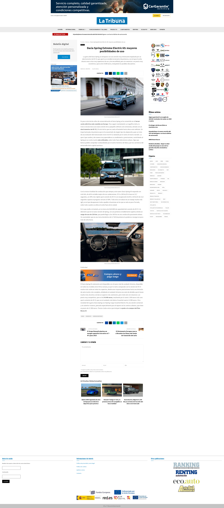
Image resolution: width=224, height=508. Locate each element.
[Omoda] (167, 81)
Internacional (71, 29)
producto (88, 316)
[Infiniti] (162, 62)
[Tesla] (167, 96)
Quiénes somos (81, 470)
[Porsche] (162, 86)
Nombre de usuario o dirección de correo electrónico (16, 463)
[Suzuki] (162, 96)
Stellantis (153, 205)
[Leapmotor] (162, 72)
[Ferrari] (158, 57)
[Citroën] (153, 52)
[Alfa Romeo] (153, 47)
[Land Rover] (158, 72)
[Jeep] (157, 67)
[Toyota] (155, 101)
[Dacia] (162, 52)
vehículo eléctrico (97, 316)
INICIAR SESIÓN (166, 15)
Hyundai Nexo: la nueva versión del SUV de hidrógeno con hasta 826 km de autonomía (99, 34)
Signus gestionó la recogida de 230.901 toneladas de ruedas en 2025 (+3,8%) (160, 119)
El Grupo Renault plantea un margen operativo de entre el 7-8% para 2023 (98, 333)
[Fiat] (162, 57)
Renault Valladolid (155, 199)
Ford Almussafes (159, 172)
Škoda (166, 216)
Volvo (151, 216)
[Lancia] (153, 72)
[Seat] (154, 91)
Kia (168, 178)
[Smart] (153, 96)
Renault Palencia (154, 196)
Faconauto (161, 170)
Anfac (151, 161)
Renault (160, 193)
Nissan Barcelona (154, 187)
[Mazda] (158, 77)
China (167, 161)
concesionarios (164, 167)
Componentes (125, 29)
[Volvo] (165, 101)
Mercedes (152, 184)
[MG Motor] (167, 77)
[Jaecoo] (167, 62)
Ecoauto (144, 29)
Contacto (79, 473)
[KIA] (167, 67)
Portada (82, 42)
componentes (153, 167)
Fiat (168, 170)
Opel (163, 187)
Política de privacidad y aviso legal (86, 463)
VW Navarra (159, 216)
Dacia (82, 316)
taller (167, 208)
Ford (151, 172)
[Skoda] (166, 91)
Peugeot (165, 190)
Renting (135, 29)
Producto (113, 29)
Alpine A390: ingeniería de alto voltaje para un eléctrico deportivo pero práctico (91, 401)
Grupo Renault (154, 178)
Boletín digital (61, 44)
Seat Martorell (154, 202)
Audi (157, 161)
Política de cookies (82, 466)
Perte (158, 190)
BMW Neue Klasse (154, 139)
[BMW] (162, 47)
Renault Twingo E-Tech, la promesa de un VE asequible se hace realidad (112, 401)
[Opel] (153, 86)
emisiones (152, 170)
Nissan (159, 184)
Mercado (153, 29)
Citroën (152, 164)
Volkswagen (166, 213)
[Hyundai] (158, 62)
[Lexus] (167, 72)
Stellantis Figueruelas (156, 208)
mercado (162, 181)
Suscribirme (65, 57)
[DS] (153, 57)
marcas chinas (154, 181)
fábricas (152, 175)
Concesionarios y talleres (98, 29)
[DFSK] (167, 52)
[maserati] (153, 77)
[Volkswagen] (160, 101)
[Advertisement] (111, 431)
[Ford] (167, 57)
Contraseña (5, 472)
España (60, 29)
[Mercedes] (162, 77)
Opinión (162, 29)
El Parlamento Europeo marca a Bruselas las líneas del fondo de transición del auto (126, 333)
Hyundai (163, 178)
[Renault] (167, 86)
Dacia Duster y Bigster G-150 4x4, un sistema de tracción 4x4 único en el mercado (133, 401)
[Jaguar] (153, 67)
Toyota (152, 210)
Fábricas (82, 29)
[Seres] (160, 91)
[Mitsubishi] (158, 81)
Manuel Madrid (85, 69)
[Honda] (153, 62)
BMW (162, 161)
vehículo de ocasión (162, 210)
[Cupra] (158, 52)
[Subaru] (158, 96)
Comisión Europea (162, 164)
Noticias (87, 42)
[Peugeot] (158, 86)
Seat (164, 199)
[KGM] (162, 67)
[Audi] (158, 47)
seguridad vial (165, 202)
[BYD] (167, 47)
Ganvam (159, 175)
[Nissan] (162, 81)
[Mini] (153, 81)
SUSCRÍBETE (156, 15)
